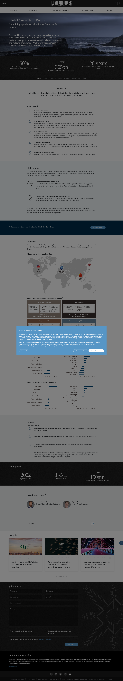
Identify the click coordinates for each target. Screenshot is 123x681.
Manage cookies (80, 351)
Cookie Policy (91, 344)
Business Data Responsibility (44, 339)
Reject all (24, 351)
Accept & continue (96, 351)
